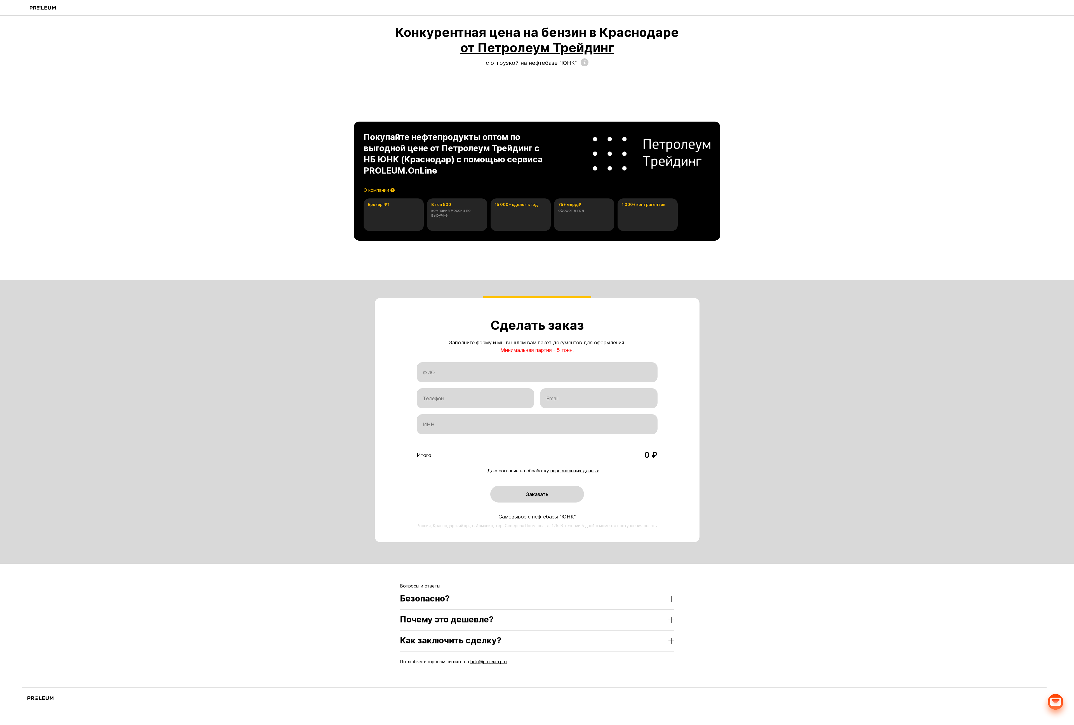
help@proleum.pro (488, 661)
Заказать (537, 494)
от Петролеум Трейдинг (537, 47)
